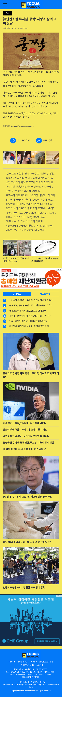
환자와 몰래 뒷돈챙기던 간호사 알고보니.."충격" (30, 208)
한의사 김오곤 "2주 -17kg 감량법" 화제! (26, 217)
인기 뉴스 (17, 294)
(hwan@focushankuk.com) (22, 126)
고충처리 (39, 665)
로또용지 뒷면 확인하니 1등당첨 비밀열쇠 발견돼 (30, 195)
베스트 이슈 (45, 294)
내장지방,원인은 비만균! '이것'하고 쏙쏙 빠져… (29, 186)
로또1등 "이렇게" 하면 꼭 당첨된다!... (24, 190)
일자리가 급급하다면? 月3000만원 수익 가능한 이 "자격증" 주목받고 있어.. (31, 199)
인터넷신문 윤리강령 (46, 662)
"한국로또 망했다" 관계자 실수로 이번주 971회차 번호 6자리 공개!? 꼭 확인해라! (31, 173)
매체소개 (12, 662)
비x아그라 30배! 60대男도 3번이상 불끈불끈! (29, 225)
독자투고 (34, 662)
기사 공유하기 (23, 140)
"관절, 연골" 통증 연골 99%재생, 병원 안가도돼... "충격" (31, 212)
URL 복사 (47, 140)
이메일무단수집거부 (27, 665)
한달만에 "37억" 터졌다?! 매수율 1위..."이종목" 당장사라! (31, 203)
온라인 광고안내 (22, 662)
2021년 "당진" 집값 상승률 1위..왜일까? (26, 230)
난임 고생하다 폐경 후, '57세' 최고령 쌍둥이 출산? (31, 182)
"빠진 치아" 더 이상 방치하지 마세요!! (24, 221)
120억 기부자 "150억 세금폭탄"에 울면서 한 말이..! (31, 177)
